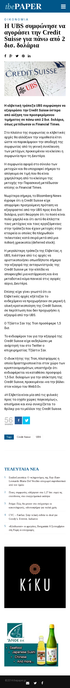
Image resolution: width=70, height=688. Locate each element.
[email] (27, 683)
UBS (38, 437)
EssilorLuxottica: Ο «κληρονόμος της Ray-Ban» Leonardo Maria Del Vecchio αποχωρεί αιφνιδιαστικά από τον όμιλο (37, 481)
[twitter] (35, 683)
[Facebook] (18, 420)
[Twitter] (26, 420)
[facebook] (42, 683)
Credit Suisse (24, 437)
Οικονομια (16, 19)
